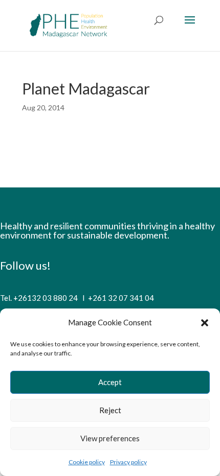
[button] (205, 323)
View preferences (110, 438)
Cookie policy (87, 462)
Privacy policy (128, 462)
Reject (110, 410)
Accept (110, 382)
